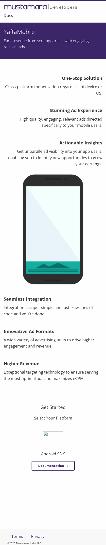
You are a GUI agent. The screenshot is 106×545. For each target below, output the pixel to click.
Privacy (37, 536)
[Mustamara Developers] (41, 6)
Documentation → (53, 465)
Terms (17, 536)
